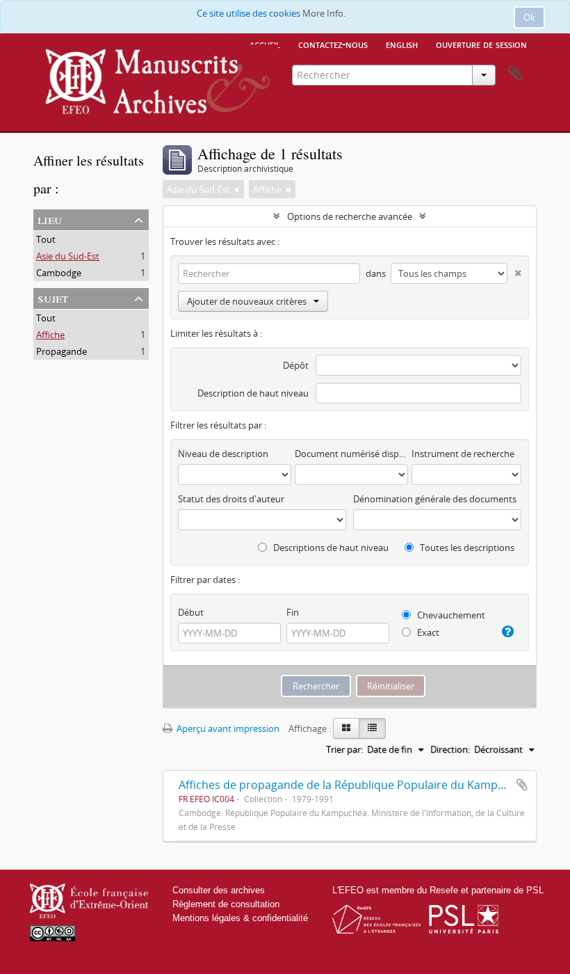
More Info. (323, 13)
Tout (46, 239)
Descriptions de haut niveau (330, 547)
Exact (427, 632)
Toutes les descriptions (466, 547)
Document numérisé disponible (351, 453)
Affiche (50, 334)
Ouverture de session (481, 43)
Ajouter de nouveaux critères (247, 301)
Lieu (50, 218)
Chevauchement (450, 615)
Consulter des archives (218, 890)
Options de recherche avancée (349, 216)
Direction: (450, 749)
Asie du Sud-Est (67, 256)
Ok (529, 17)
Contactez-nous (333, 43)
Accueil (265, 43)
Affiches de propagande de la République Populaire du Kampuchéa (354, 784)
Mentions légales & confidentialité (240, 918)
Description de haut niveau (253, 393)
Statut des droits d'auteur (231, 499)
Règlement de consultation (225, 904)
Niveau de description (223, 453)
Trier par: (344, 749)
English (402, 43)
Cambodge (58, 272)
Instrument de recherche (463, 453)
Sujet (53, 297)
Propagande (61, 351)
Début (191, 612)
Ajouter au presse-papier (522, 785)
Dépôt (296, 365)
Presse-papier (515, 73)
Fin (292, 612)
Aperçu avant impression (226, 728)
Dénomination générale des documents (434, 499)
